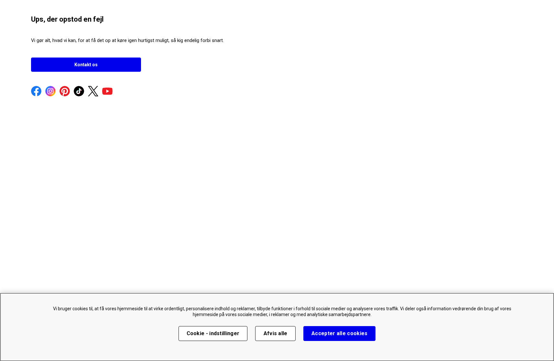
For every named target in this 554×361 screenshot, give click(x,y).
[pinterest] (65, 92)
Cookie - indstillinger (213, 333)
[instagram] (50, 92)
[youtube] (107, 92)
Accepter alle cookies (339, 333)
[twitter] (93, 92)
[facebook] (36, 92)
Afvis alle (276, 333)
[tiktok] (79, 92)
